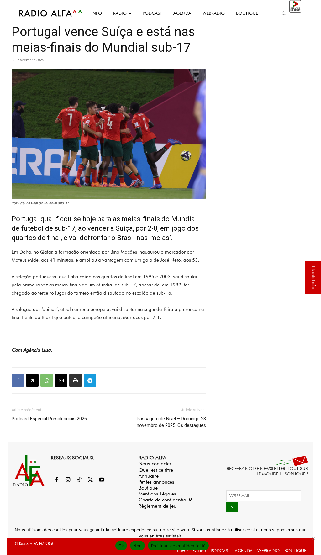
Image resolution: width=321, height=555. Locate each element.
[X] (32, 380)
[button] (284, 13)
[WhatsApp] (46, 380)
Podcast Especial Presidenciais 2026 (49, 418)
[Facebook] (18, 380)
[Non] (313, 538)
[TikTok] (79, 480)
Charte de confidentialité (165, 500)
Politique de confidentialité (178, 545)
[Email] (61, 380)
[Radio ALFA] (43, 13)
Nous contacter (155, 464)
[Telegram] (90, 380)
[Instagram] (67, 480)
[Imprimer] (75, 380)
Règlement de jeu (157, 506)
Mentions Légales (157, 494)
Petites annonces (156, 482)
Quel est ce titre (156, 470)
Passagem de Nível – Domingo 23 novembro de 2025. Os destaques (171, 422)
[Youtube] (101, 480)
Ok (121, 545)
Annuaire (149, 476)
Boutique (148, 488)
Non (137, 545)
